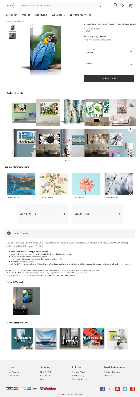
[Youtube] (132, 389)
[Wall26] (10, 5)
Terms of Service (79, 379)
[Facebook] (103, 389)
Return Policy (78, 375)
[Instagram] (110, 389)
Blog (42, 379)
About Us (108, 375)
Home (9, 21)
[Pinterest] (118, 389)
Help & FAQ (45, 372)
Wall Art (25, 14)
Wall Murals (41, 14)
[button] (131, 129)
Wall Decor (58, 14)
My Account (13, 372)
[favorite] (122, 5)
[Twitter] (125, 389)
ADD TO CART (109, 78)
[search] (99, 5)
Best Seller (11, 14)
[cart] (130, 6)
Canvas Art (19, 21)
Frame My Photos (81, 14)
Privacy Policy (78, 372)
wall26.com (66, 394)
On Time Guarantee (113, 372)
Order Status (14, 375)
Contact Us (45, 375)
